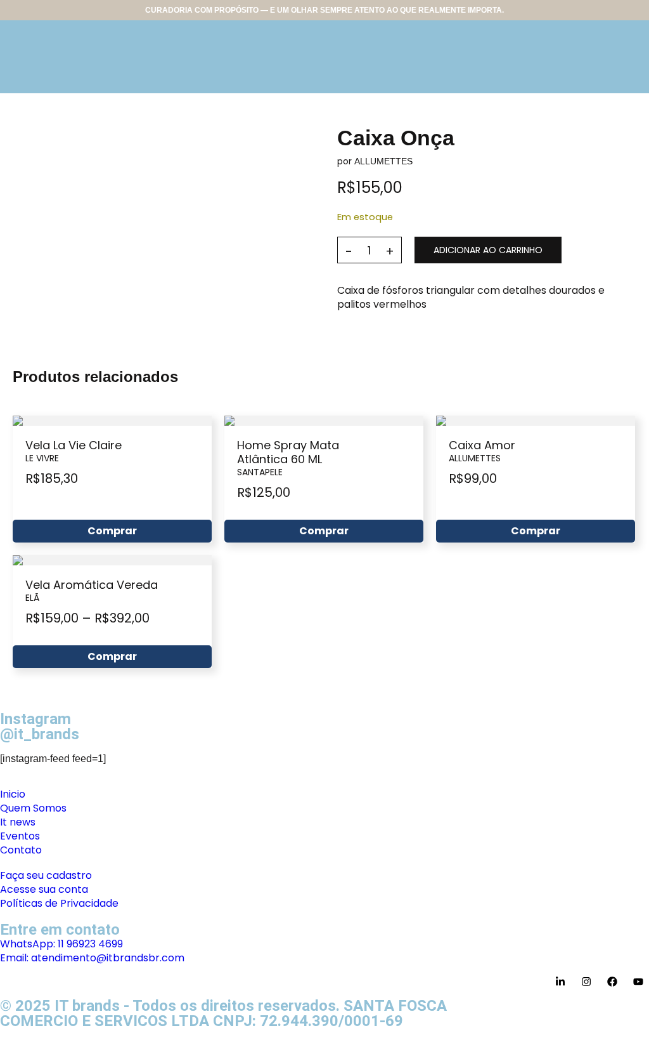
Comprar (112, 530)
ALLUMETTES (383, 161)
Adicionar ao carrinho (488, 250)
